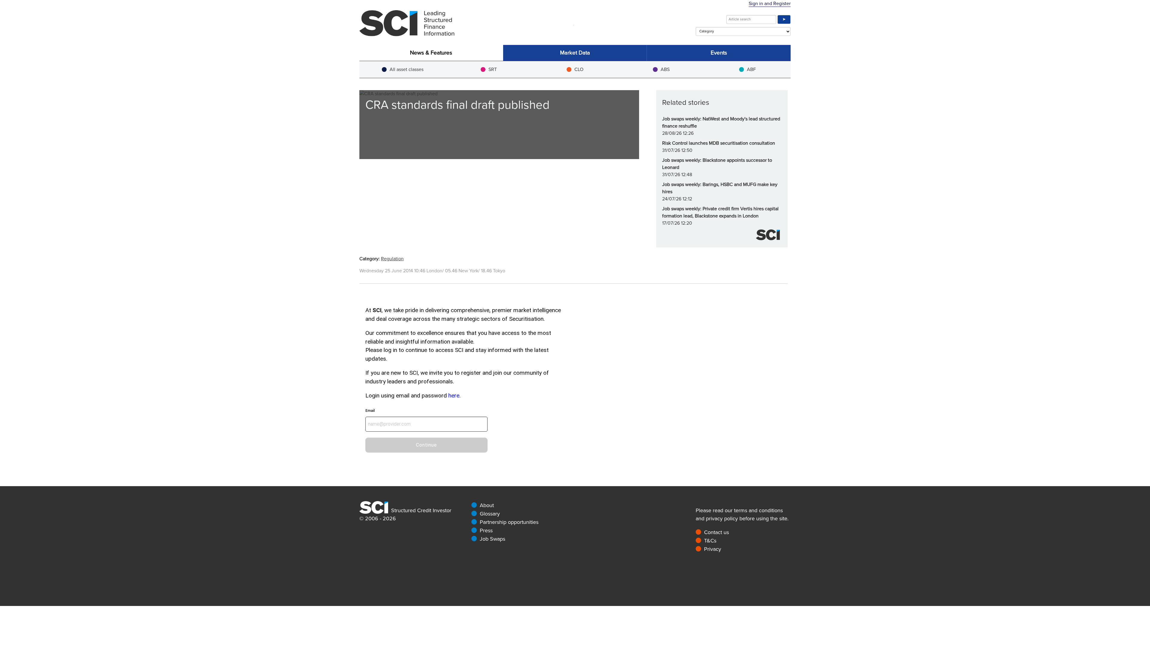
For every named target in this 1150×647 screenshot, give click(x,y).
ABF (751, 69)
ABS (665, 69)
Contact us (716, 532)
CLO (578, 69)
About (487, 505)
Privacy (712, 549)
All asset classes (406, 69)
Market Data (575, 52)
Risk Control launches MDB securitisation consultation (718, 143)
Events (719, 52)
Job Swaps (492, 539)
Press (486, 530)
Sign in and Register (770, 4)
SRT (492, 69)
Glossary (490, 513)
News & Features (431, 52)
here (453, 395)
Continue (426, 445)
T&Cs (710, 540)
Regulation (392, 259)
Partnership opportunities (509, 522)
